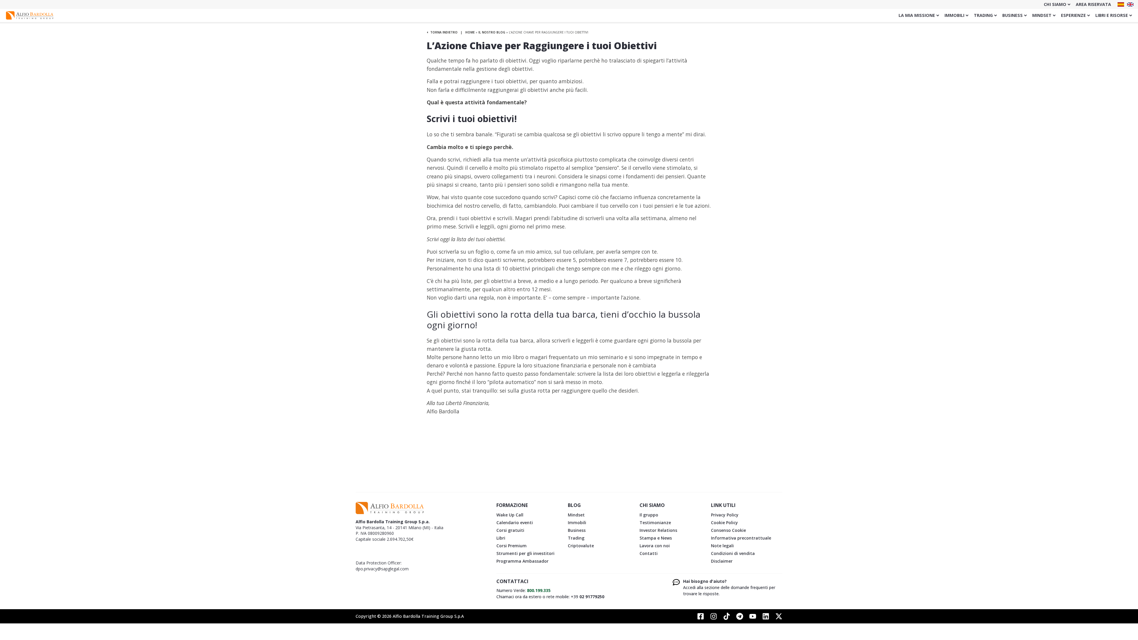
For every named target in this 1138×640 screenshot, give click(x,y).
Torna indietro (443, 32)
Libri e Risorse (1111, 15)
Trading (983, 15)
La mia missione (917, 15)
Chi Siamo (1055, 4)
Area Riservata (1093, 4)
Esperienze (1073, 15)
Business (1012, 15)
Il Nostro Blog (491, 32)
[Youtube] (752, 616)
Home (470, 32)
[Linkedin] (765, 616)
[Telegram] (739, 616)
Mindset (1041, 15)
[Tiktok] (726, 616)
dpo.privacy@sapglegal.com (382, 569)
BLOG (574, 505)
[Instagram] (713, 616)
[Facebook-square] (700, 616)
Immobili (954, 15)
